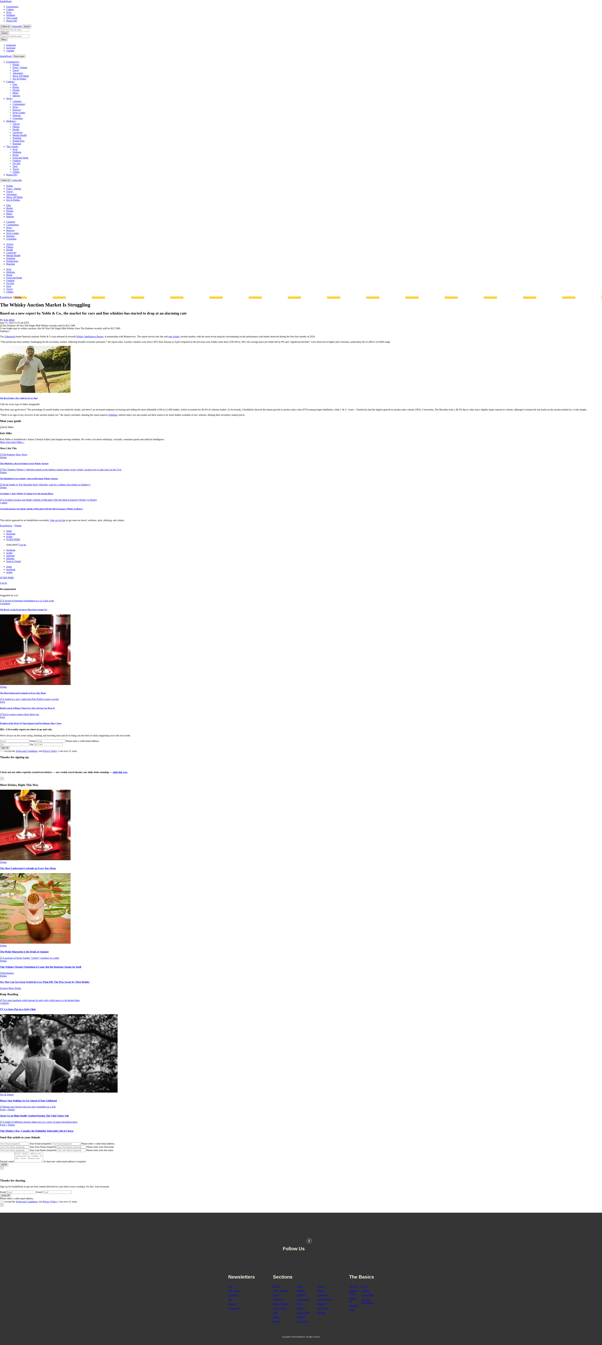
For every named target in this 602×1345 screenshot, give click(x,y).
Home (16, 155)
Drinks (16, 64)
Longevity (18, 132)
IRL (230, 1299)
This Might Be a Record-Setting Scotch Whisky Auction (24, 463)
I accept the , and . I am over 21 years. (40, 751)
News (15, 107)
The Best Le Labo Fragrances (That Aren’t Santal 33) (23, 609)
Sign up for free (58, 520)
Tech (15, 166)
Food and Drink (20, 157)
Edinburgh (10, 336)
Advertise (354, 1305)
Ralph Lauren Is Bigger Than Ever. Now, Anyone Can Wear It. (27, 708)
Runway (17, 109)
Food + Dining (20, 67)
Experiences (12, 6)
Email (32, 741)
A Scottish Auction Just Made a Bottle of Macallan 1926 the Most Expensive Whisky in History (41, 509)
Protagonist (233, 1308)
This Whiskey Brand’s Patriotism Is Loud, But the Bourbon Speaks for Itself (40, 967)
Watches (17, 115)
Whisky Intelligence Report (89, 336)
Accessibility (367, 1295)
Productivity (19, 141)
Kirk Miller (9, 320)
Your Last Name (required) (42, 1150)
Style (8, 12)
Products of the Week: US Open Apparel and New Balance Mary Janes (30, 723)
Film (15, 84)
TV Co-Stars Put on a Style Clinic (18, 1009)
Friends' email (7, 1161)
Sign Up (4, 748)
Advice (16, 124)
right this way (120, 772)
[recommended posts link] (35, 859)
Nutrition (17, 138)
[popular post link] (27, 600)
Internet (16, 95)
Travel (16, 70)
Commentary (19, 104)
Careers (365, 1290)
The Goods (11, 18)
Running (17, 143)
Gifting (16, 172)
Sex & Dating (19, 78)
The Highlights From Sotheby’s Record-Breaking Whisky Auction (29, 478)
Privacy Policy (50, 751)
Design (16, 90)
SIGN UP (5, 1195)
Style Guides (19, 112)
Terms (352, 1310)
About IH (354, 1286)
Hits (230, 1286)
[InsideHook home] (301, 1226)
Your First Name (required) (42, 1147)
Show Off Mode (21, 76)
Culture (10, 9)
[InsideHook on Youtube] (322, 1240)
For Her (16, 163)
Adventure (18, 73)
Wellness (10, 15)
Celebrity (17, 101)
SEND (4, 1164)
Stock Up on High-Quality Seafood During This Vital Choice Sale (34, 1115)
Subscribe (17, 26)
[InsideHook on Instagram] (316, 1240)
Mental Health (20, 135)
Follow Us (5, 26)
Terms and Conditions (26, 751)
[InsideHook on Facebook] (309, 1240)
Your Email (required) (40, 1143)
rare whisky (174, 336)
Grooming (18, 118)
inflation (113, 415)
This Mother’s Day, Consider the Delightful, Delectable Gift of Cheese (37, 1131)
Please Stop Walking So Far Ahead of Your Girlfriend (28, 1100)
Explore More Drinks (10, 988)
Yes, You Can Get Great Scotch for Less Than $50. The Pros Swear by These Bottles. (45, 982)
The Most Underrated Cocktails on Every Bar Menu (23, 693)
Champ (231, 1304)
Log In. (22, 544)
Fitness (16, 126)
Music (16, 93)
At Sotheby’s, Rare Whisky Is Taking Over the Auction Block (26, 493)
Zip (31, 744)
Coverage (233, 1295)
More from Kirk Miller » (12, 442)
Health (16, 129)
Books (16, 87)
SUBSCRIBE (13, 539)
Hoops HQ (11, 20)
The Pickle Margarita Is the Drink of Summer (24, 951)
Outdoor (17, 160)
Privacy (365, 1286)
